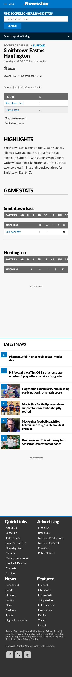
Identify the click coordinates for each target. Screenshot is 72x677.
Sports (9, 589)
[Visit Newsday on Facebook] (9, 654)
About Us (11, 527)
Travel (41, 620)
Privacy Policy (53, 631)
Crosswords (45, 594)
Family (42, 615)
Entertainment (46, 605)
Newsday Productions (50, 537)
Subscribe (11, 532)
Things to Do (45, 600)
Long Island (12, 584)
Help (60, 636)
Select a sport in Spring (17, 36)
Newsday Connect (48, 542)
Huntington (12, 109)
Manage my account (17, 558)
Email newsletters (16, 542)
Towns (9, 615)
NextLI (42, 625)
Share (11, 68)
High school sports (16, 620)
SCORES (9, 45)
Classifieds (44, 548)
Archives (11, 573)
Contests (11, 568)
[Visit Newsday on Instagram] (27, 654)
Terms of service (14, 631)
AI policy (10, 639)
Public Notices (46, 553)
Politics (10, 600)
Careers (10, 553)
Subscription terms (34, 631)
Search (12, 25)
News (9, 605)
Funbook (43, 584)
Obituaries (44, 589)
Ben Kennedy (13, 231)
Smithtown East (14, 103)
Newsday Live (14, 548)
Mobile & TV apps (16, 563)
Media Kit (43, 527)
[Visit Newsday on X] (18, 654)
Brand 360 (44, 532)
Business (11, 610)
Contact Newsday (54, 633)
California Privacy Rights (19, 633)
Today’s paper (13, 537)
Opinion (10, 594)
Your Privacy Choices (28, 639)
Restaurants (45, 610)
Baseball (23, 45)
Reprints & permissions (18, 636)
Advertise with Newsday (44, 636)
